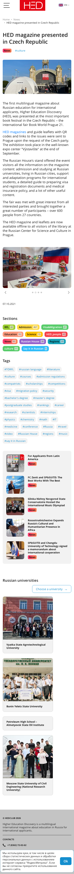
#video (8, 433)
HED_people (55, 334)
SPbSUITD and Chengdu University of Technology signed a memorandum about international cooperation (47, 547)
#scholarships (34, 383)
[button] (5, 292)
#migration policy (26, 390)
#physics (9, 419)
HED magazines (14, 132)
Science (33, 334)
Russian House (32, 341)
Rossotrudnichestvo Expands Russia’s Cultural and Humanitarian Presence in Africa (46, 525)
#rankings (43, 405)
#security (48, 390)
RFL (8, 327)
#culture (20, 50)
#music (63, 433)
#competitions (56, 383)
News (16, 19)
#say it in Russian (15, 441)
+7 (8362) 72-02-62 (16, 845)
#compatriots (12, 383)
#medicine (10, 426)
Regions (56, 341)
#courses (25, 376)
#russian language (30, 369)
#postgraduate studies (18, 405)
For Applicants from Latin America (44, 457)
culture (10, 348)
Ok (66, 861)
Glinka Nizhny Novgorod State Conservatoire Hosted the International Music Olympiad (46, 502)
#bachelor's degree (16, 398)
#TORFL (9, 369)
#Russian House (27, 433)
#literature (53, 369)
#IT (54, 419)
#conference (30, 426)
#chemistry (27, 419)
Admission (28, 327)
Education (12, 334)
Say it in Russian (34, 348)
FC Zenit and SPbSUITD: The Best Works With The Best (45, 479)
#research (10, 412)
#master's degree (43, 398)
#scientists (28, 412)
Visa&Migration (54, 327)
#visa (7, 390)
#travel (62, 426)
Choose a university (49, 589)
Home (6, 19)
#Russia (48, 426)
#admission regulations (50, 376)
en (65, 4)
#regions (48, 433)
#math (43, 419)
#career (59, 405)
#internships (48, 412)
